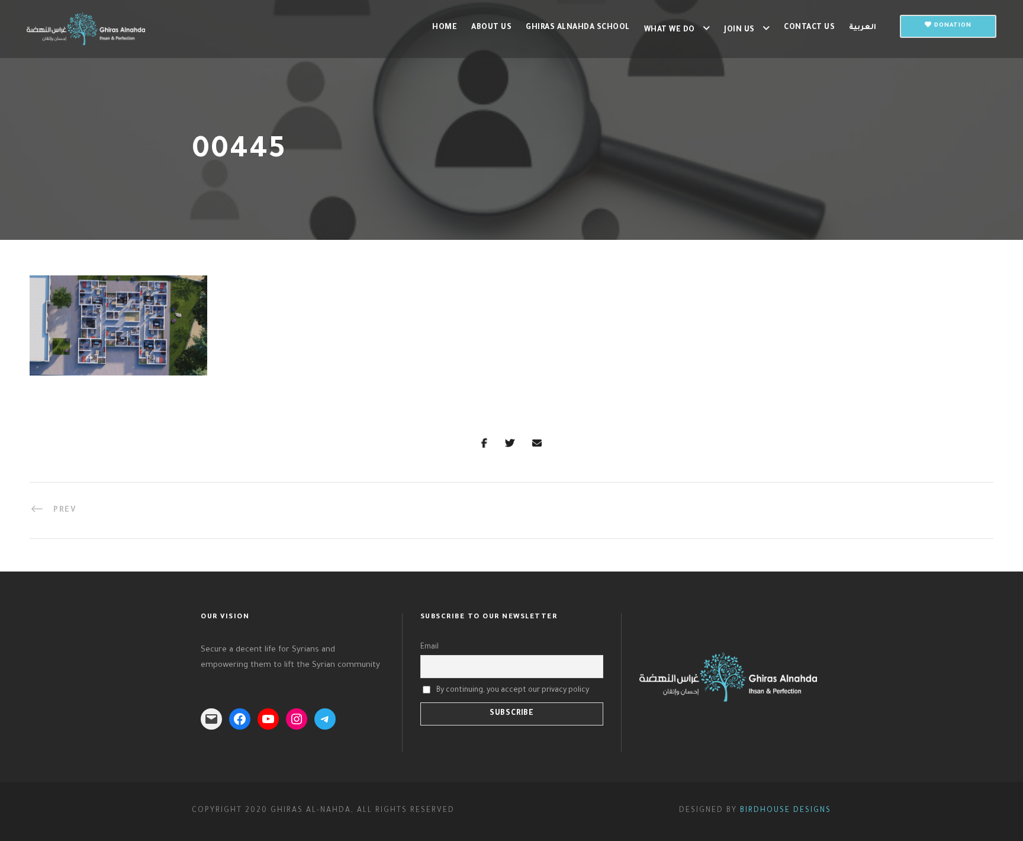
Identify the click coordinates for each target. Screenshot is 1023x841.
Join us (739, 30)
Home (444, 28)
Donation (951, 26)
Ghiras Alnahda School (578, 28)
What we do (669, 30)
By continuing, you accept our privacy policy (512, 690)
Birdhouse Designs (785, 811)
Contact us (809, 28)
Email (429, 647)
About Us (491, 28)
